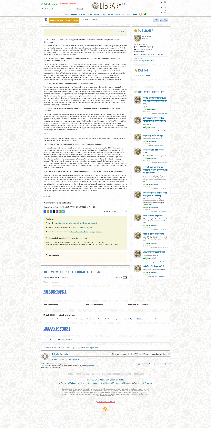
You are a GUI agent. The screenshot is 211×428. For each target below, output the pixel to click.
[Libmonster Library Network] (170, 364)
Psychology (154, 184)
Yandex (99, 232)
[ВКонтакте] (45, 211)
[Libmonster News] (164, 5)
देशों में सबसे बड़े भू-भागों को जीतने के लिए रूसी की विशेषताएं (155, 194)
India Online (146, 36)
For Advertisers (72, 359)
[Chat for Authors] (165, 10)
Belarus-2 (148, 383)
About (54, 359)
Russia (63, 383)
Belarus (73, 383)
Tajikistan (117, 383)
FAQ (58, 348)
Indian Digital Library (92, 348)
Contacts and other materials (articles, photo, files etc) (78, 223)
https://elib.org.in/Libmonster (83, 227)
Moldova (106, 383)
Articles (52, 340)
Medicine (153, 141)
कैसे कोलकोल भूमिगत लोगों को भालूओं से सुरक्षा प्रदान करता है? (154, 119)
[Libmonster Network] (153, 364)
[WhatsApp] (60, 211)
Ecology (153, 110)
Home (45, 340)
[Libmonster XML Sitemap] (105, 410)
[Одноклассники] (48, 211)
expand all (65, 278)
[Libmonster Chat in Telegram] (129, 353)
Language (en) (75, 348)
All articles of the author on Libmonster (149, 54)
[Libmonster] (45, 359)
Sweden (111, 380)
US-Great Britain (98, 380)
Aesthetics (153, 225)
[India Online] (137, 41)
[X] (54, 211)
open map (91, 366)
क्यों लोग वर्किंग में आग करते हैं (153, 266)
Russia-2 (137, 383)
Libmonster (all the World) (79, 232)
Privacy (48, 348)
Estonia (127, 383)
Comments (94, 19)
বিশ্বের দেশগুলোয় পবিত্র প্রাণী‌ (152, 215)
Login (166, 20)
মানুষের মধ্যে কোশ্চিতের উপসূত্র (153, 135)
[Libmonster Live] (165, 13)
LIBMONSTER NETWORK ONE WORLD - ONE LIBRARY (105, 374)
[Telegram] (63, 211)
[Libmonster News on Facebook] (165, 7)
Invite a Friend (65, 348)
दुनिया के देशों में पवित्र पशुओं (153, 233)
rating (146, 44)
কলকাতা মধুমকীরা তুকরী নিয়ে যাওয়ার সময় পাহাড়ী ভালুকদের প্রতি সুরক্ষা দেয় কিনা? (155, 100)
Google (92, 232)
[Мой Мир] (51, 211)
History (138, 49)
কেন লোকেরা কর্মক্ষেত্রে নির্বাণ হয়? (154, 251)
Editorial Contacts (60, 353)
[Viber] (57, 211)
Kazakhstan (94, 383)
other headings (147, 49)
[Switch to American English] (165, 2)
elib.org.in (48, 196)
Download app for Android (106, 401)
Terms (54, 348)
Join (161, 20)
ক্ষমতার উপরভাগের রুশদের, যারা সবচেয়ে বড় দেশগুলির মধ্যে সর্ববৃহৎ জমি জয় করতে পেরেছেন (155, 170)
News (61, 359)
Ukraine (83, 383)
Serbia (121, 380)
